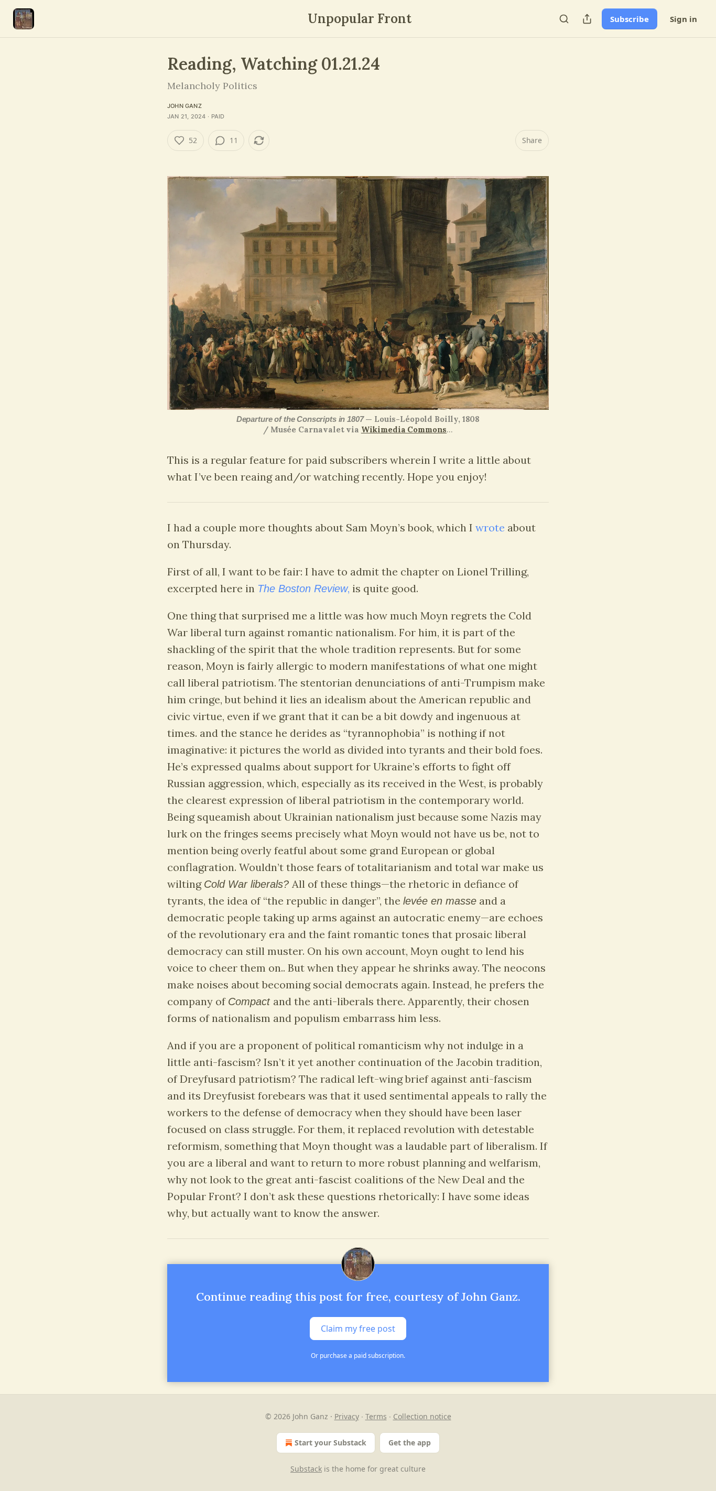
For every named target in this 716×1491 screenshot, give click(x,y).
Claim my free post (358, 1328)
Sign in (683, 19)
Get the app (409, 1443)
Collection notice (422, 1416)
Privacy (346, 1416)
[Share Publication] (587, 18)
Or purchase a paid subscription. (358, 1355)
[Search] (564, 18)
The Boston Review (302, 588)
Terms (376, 1416)
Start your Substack (330, 1443)
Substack (306, 1469)
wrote (490, 527)
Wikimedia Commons (404, 429)
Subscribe (629, 19)
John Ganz (184, 106)
